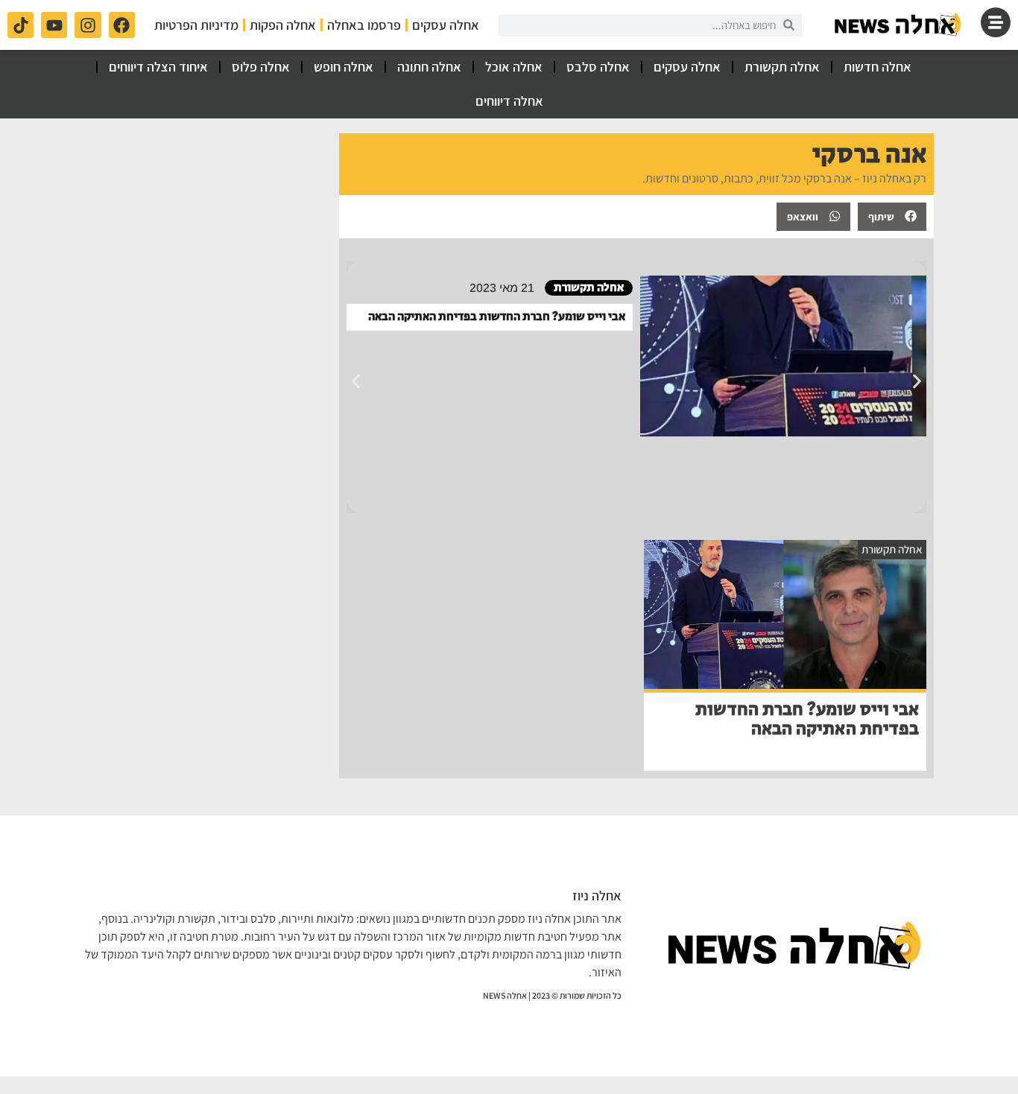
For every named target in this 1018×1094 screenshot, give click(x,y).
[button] (892, 217)
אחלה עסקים (445, 25)
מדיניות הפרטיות (196, 25)
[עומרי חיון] (899, 24)
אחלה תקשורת (782, 66)
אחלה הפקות (283, 25)
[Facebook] (122, 25)
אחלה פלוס (261, 66)
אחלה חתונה (429, 66)
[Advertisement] (204, 226)
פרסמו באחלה (364, 25)
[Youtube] (54, 25)
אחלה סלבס (598, 66)
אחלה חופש (343, 66)
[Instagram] (88, 25)
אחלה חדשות (877, 66)
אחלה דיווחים (509, 100)
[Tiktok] (20, 25)
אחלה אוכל (514, 66)
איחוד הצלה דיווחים (158, 66)
